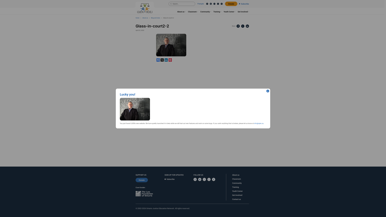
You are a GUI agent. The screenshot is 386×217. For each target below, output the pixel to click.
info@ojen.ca (258, 123)
